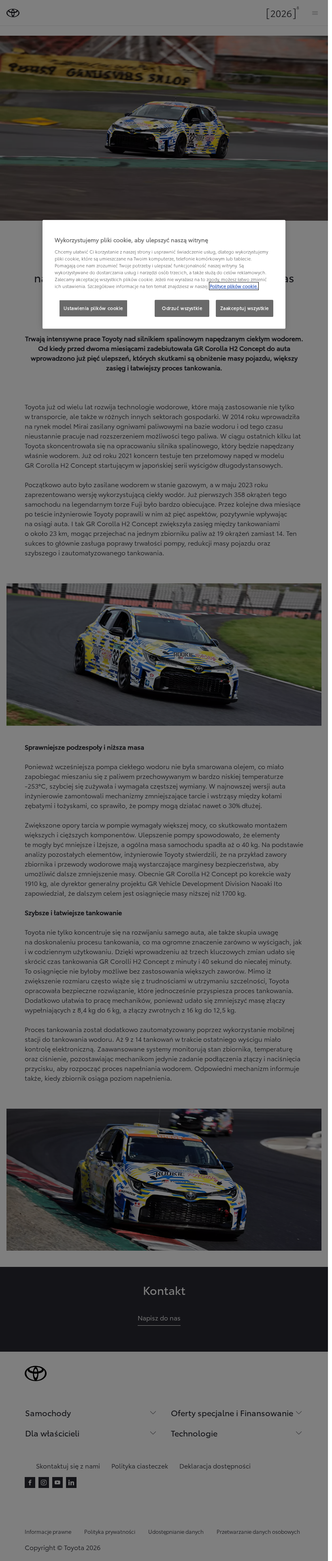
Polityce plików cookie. (234, 286)
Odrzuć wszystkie (182, 308)
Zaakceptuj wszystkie (244, 308)
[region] (164, 274)
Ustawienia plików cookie (93, 308)
